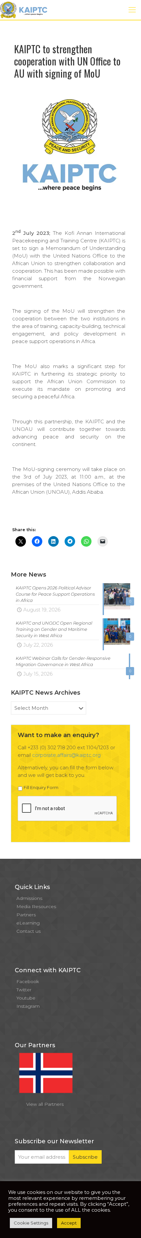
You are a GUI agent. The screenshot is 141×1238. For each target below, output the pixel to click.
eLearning (28, 923)
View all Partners (45, 1104)
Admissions (29, 898)
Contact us (28, 931)
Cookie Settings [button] (31, 1223)
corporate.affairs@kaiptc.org (66, 755)
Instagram (28, 1006)
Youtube (25, 998)
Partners (26, 914)
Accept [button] (69, 1223)
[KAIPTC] (23, 10)
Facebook (27, 981)
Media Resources (36, 906)
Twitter (23, 989)
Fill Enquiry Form (41, 787)
